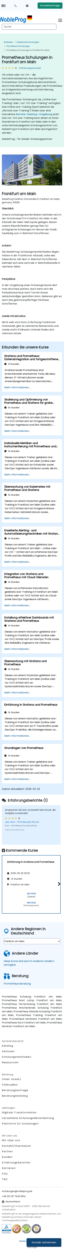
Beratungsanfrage (15, 1090)
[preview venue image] (6, 171)
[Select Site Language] (3, 5)
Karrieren (9, 1168)
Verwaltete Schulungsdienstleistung (28, 1118)
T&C (5, 1179)
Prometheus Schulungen (18, 46)
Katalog (7, 1046)
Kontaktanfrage (50, 5)
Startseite (8, 42)
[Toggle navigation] (60, 19)
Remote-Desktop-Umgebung (34, 114)
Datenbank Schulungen (28, 42)
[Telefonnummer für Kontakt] (15, 5)
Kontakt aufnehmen (44, 1242)
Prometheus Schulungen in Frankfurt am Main (28, 50)
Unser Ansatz (11, 1079)
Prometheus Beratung (17, 983)
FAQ (5, 1173)
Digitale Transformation (19, 1112)
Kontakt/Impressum (16, 1146)
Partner (7, 1151)
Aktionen (8, 1051)
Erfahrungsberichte (16, 1162)
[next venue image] (57, 171)
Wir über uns (11, 1140)
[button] (58, 884)
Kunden (7, 1157)
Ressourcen (10, 1062)
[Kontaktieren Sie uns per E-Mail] (27, 5)
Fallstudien (10, 1084)
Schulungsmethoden (16, 1057)
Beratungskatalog (15, 1096)
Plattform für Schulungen (20, 1123)
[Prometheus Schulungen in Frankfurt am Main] (16, 19)
